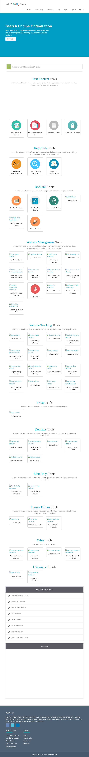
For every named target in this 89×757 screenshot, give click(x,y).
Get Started (10, 39)
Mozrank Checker (17, 626)
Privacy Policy (38, 10)
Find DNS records (17, 632)
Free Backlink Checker (19, 608)
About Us (26, 744)
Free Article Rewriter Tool (20, 595)
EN (82, 10)
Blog (58, 10)
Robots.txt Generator (18, 602)
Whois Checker (16, 620)
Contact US (50, 10)
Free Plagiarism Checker (13, 735)
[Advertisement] (44, 103)
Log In (65, 10)
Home (29, 10)
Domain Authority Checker (20, 638)
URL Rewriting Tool (11, 744)
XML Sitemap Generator (13, 738)
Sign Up (73, 10)
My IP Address (16, 614)
